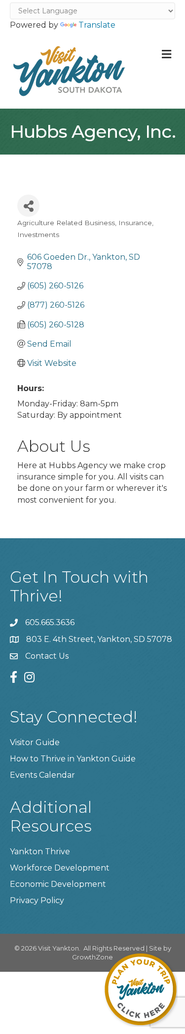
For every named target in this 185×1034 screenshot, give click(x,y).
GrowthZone (92, 957)
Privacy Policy (37, 900)
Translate (96, 25)
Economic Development (58, 884)
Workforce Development (60, 868)
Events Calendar (42, 775)
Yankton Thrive (40, 851)
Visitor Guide (35, 742)
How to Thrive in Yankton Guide (73, 758)
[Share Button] (28, 206)
